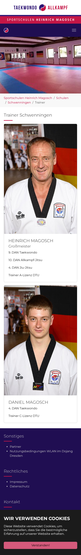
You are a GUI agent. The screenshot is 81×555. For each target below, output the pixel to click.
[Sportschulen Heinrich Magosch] (6, 30)
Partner (15, 446)
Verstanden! (40, 545)
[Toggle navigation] (74, 30)
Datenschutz (19, 486)
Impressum (18, 482)
